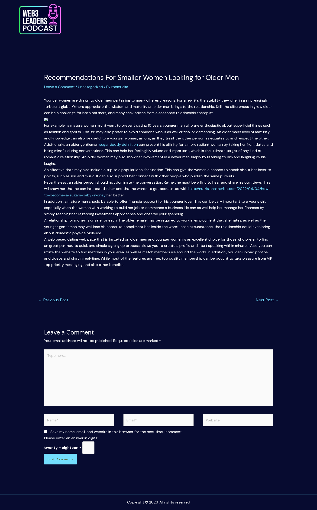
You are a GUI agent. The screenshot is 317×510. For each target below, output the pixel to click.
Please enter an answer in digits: (71, 438)
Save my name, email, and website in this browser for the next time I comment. (116, 431)
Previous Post (53, 299)
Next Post (267, 299)
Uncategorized (90, 86)
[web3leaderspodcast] (40, 19)
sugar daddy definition (118, 144)
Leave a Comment (59, 86)
